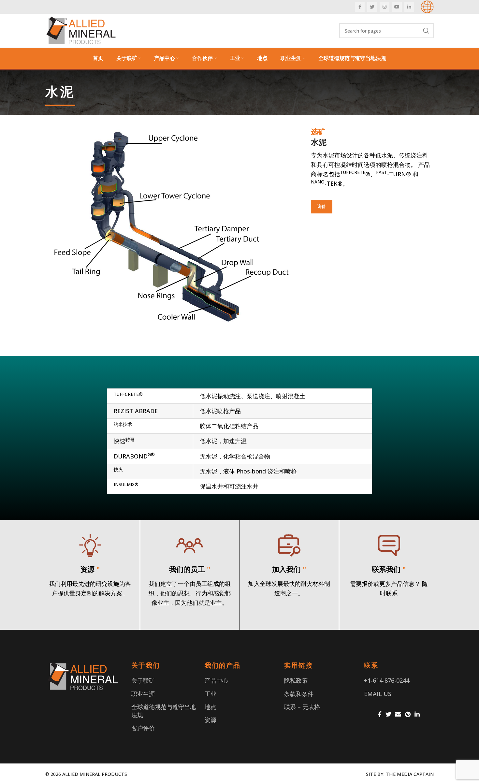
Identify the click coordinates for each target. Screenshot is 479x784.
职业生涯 (143, 694)
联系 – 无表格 (302, 707)
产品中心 (216, 680)
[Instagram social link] (384, 7)
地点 (210, 707)
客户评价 (143, 728)
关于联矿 (143, 680)
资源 (210, 720)
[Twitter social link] (372, 7)
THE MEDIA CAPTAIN (410, 774)
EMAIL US (377, 694)
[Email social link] (398, 714)
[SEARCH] (426, 30)
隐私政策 (296, 680)
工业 (210, 694)
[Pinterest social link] (408, 714)
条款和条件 (298, 694)
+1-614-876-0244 (386, 680)
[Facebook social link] (360, 7)
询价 (321, 206)
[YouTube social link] (397, 7)
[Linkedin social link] (409, 7)
